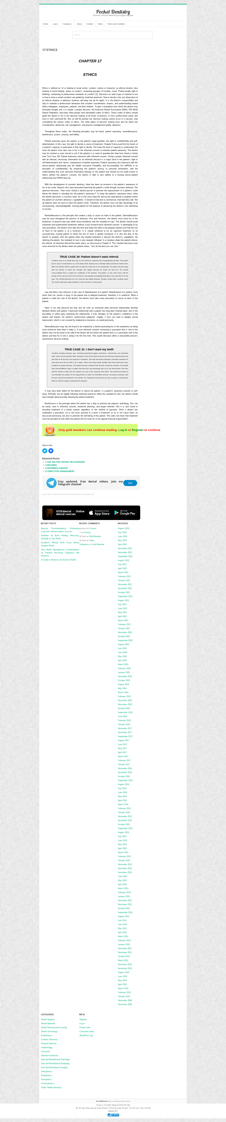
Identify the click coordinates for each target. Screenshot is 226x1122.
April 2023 (122, 544)
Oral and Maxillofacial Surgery (54, 1067)
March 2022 (123, 572)
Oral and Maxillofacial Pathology (55, 1059)
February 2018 (124, 720)
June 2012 (122, 924)
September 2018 (125, 712)
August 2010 (123, 972)
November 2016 (125, 772)
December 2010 (125, 964)
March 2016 (123, 804)
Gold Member (95, 536)
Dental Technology (49, 1031)
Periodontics (46, 1079)
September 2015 (125, 828)
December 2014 (125, 864)
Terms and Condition (116, 24)
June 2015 (122, 840)
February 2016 (124, 808)
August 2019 (123, 684)
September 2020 (125, 640)
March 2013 (123, 888)
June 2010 (122, 976)
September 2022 (125, 556)
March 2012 (123, 936)
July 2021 (122, 604)
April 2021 (122, 616)
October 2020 (124, 636)
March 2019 (123, 692)
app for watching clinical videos (113, 1101)
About (79, 24)
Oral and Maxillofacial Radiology (55, 1063)
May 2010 (122, 980)
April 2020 (122, 660)
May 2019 (122, 688)
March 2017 (123, 756)
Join (130, 483)
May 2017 (122, 748)
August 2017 (123, 740)
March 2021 (123, 620)
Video (100, 24)
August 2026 (123, 528)
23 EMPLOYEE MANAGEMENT (60, 471)
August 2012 (123, 916)
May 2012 (122, 928)
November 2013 (125, 872)
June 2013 (122, 876)
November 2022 (125, 552)
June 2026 (122, 536)
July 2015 (122, 836)
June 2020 (122, 652)
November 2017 (125, 732)
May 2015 (122, 844)
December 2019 (125, 676)
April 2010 (122, 984)
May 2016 (122, 796)
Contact (90, 24)
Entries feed (84, 1027)
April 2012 (122, 932)
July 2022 (122, 564)
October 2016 (124, 776)
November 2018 (125, 704)
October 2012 (124, 908)
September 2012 (125, 912)
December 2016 (125, 768)
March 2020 (123, 664)
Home (45, 24)
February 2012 (124, 940)
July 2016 (122, 788)
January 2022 (124, 580)
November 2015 (125, 820)
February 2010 (124, 992)
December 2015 (125, 816)
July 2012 (122, 920)
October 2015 (124, 824)
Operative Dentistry (49, 1055)
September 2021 (125, 596)
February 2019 (124, 696)
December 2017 (125, 728)
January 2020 (124, 672)
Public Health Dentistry (51, 1087)
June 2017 (122, 744)
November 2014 (125, 868)
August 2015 (123, 832)
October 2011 (124, 956)
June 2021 (122, 608)
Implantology (46, 1047)
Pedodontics (46, 1075)
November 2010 (125, 968)
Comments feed (86, 1031)
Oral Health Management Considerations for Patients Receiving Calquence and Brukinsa (60, 552)
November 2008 (125, 1004)
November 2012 (125, 904)
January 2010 (124, 996)
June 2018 (122, 716)
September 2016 (125, 780)
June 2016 (122, 792)
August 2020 (123, 644)
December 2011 (125, 948)
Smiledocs (84, 544)
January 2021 (124, 628)
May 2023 (122, 540)
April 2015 (122, 848)
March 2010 (123, 988)
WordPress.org (86, 1035)
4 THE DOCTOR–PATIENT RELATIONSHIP (65, 462)
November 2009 (125, 1000)
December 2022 (125, 548)
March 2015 (123, 852)
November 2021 (125, 588)
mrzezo (63, 494)
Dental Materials (48, 1023)
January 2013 (124, 896)
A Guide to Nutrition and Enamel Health (58, 560)
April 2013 (122, 884)
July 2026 (122, 532)
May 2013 (122, 880)
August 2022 (123, 560)
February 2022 (124, 576)
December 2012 (125, 900)
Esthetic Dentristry (49, 1039)
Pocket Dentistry (113, 11)
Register (138, 430)
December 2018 (125, 700)
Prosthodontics (47, 1083)
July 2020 (122, 648)
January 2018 (124, 724)
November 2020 (125, 632)
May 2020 (122, 656)
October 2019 (124, 680)
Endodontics (46, 1035)
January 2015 (124, 860)
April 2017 (122, 752)
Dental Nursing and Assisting (54, 1027)
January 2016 (124, 812)
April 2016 (122, 800)
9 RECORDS (51, 465)
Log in (55, 24)
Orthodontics (46, 1071)
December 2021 (125, 584)
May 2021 (122, 612)
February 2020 (124, 668)
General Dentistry (74, 494)
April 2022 (122, 568)
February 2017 (124, 760)
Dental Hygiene (48, 1019)
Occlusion (45, 1051)
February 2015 (124, 856)
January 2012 (124, 944)
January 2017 (124, 764)
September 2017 (125, 736)
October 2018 (124, 708)
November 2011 (125, 952)
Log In (122, 430)
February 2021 (124, 624)
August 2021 (123, 600)
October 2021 (124, 592)
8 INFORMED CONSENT (56, 468)
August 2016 (123, 784)
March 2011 (123, 960)
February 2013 (124, 892)
